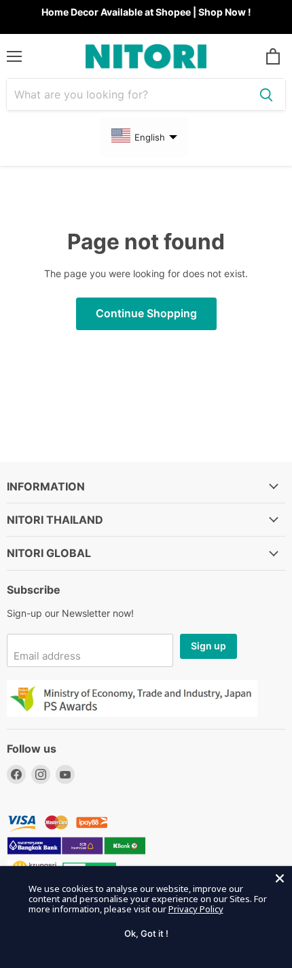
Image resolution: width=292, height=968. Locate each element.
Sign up (208, 645)
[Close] (280, 878)
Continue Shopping (146, 313)
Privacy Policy (195, 909)
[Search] (266, 94)
